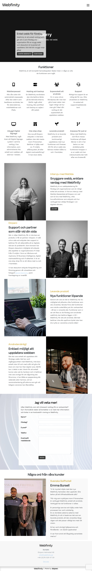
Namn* (23, 417)
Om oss (46, 561)
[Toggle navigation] (88, 5)
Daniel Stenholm (21, 273)
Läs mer (54, 209)
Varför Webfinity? (24, 54)
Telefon (24, 433)
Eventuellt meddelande (25, 439)
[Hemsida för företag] (38, 568)
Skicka (42, 457)
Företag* (24, 422)
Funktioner (38, 54)
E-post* (24, 427)
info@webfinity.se (46, 555)
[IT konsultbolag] (55, 568)
